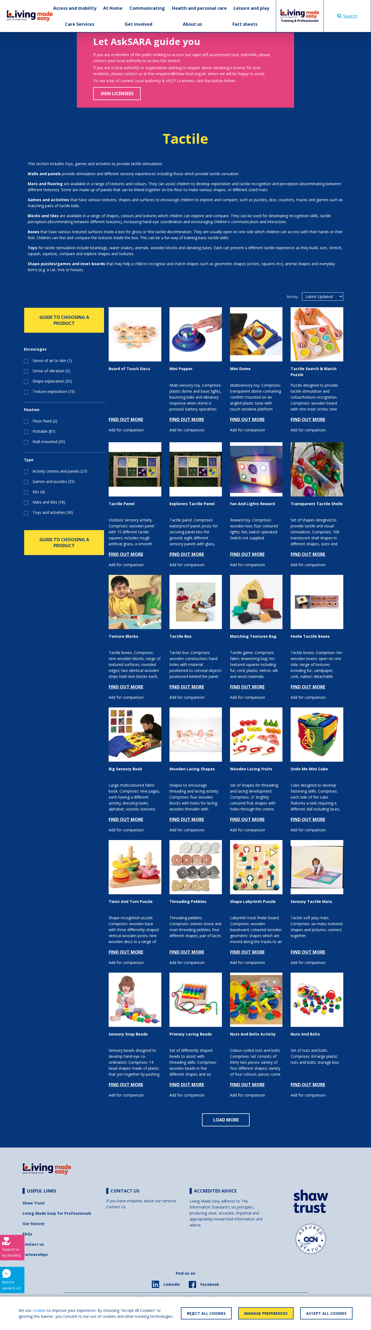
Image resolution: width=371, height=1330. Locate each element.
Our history (34, 1223)
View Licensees (117, 94)
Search (350, 16)
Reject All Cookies (206, 1313)
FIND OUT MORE (126, 419)
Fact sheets (244, 24)
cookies (39, 1310)
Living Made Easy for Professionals (57, 1213)
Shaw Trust (34, 1203)
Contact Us (116, 1206)
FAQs (27, 1233)
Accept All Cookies (326, 1313)
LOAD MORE (226, 1120)
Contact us (33, 1244)
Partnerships (35, 1254)
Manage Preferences (266, 1313)
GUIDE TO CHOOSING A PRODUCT (64, 320)
